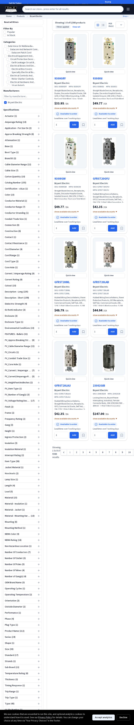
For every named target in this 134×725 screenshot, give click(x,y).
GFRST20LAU (62, 386)
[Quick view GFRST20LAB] (109, 255)
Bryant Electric (62, 83)
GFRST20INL (62, 282)
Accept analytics (103, 717)
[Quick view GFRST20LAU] (70, 358)
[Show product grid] (97, 25)
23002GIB (99, 386)
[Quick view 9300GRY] (70, 51)
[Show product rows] (103, 25)
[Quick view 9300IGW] (70, 151)
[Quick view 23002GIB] (109, 358)
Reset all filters (11, 22)
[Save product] (83, 124)
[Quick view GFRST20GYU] (109, 151)
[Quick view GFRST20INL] (70, 255)
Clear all (76, 27)
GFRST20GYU (101, 179)
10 (129, 452)
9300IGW (60, 179)
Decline (123, 717)
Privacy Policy (45, 717)
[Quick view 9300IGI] (109, 51)
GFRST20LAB (101, 282)
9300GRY (60, 78)
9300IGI (97, 78)
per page (111, 25)
